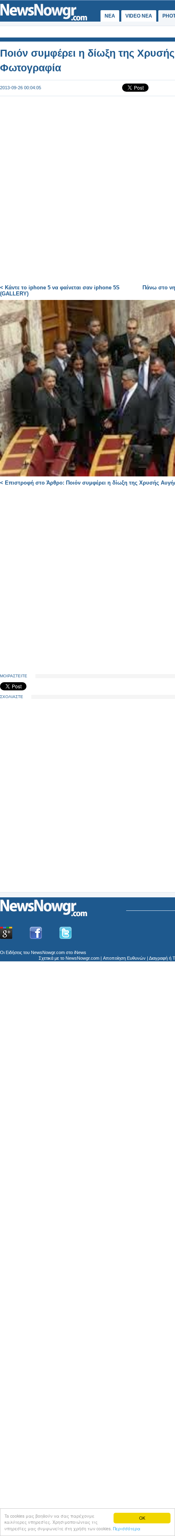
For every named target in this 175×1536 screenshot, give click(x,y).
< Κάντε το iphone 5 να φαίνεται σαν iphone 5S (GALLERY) (60, 290)
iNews (80, 952)
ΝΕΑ (110, 16)
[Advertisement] (61, 828)
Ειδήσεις (14, 952)
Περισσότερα (126, 1528)
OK (142, 1518)
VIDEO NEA (138, 16)
